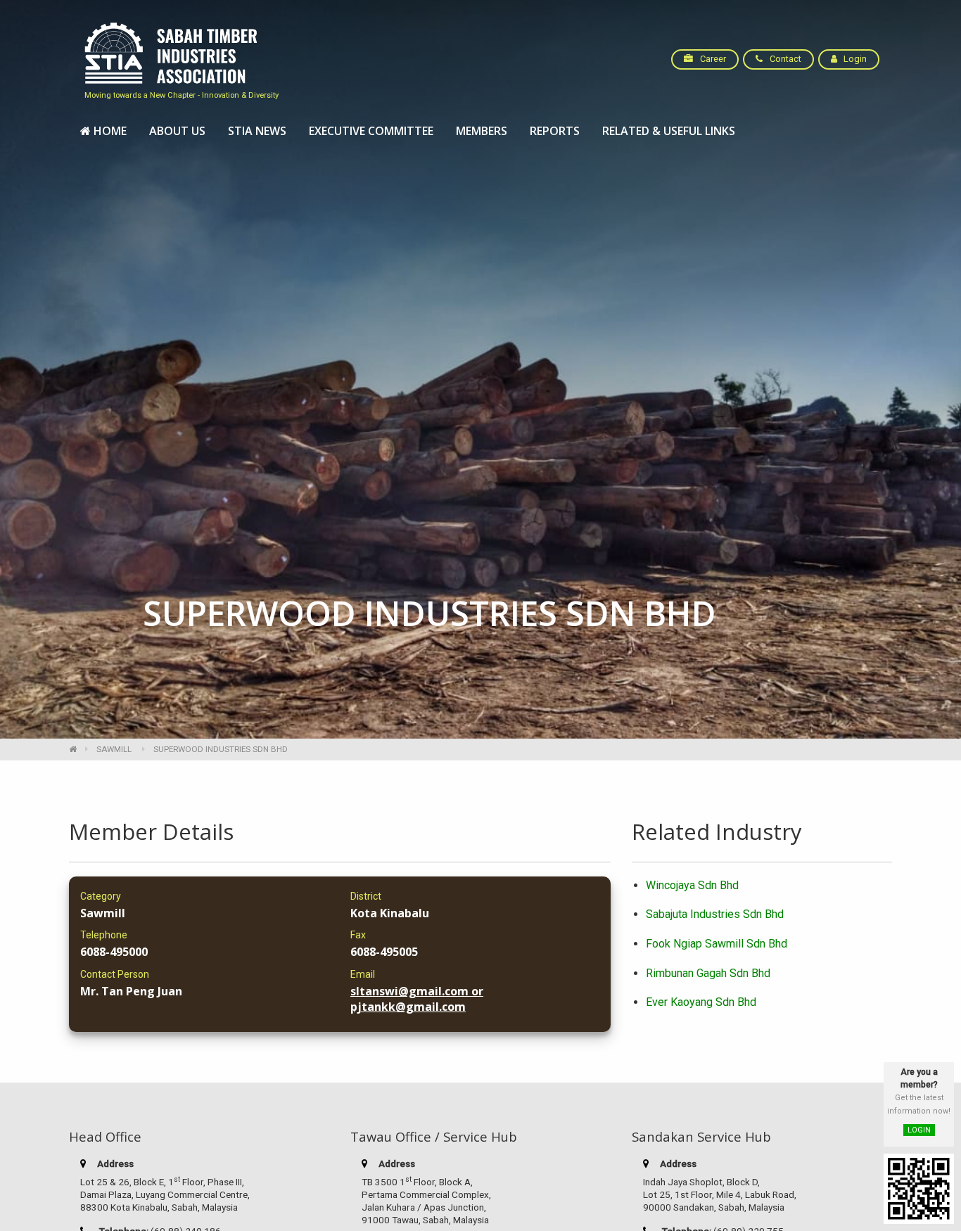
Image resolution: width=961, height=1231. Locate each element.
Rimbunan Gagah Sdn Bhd (708, 973)
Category (100, 896)
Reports (555, 131)
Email (362, 974)
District (365, 896)
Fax (358, 934)
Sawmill (114, 749)
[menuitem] (103, 131)
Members (481, 131)
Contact (784, 58)
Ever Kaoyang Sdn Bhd (701, 1002)
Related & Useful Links (668, 131)
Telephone (103, 934)
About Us (177, 131)
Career (712, 58)
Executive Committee (371, 131)
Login (854, 58)
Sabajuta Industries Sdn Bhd (715, 914)
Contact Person (114, 974)
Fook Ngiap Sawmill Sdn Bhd (716, 943)
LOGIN (919, 1130)
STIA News (257, 131)
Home (109, 131)
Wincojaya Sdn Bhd (692, 885)
